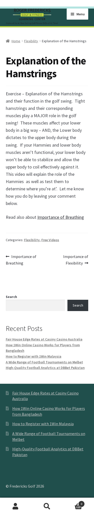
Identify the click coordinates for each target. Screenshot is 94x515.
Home (16, 41)
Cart (72, 502)
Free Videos (50, 240)
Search (11, 296)
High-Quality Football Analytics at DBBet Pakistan (45, 367)
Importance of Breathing (60, 217)
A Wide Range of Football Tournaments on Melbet (44, 362)
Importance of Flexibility (75, 260)
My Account (15, 506)
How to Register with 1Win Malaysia (33, 356)
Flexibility (31, 41)
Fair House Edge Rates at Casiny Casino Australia (44, 339)
